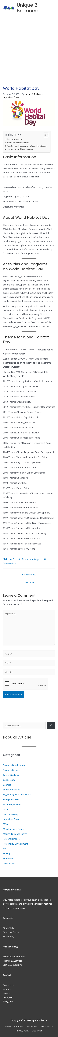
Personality (8, 936)
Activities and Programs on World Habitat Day (27, 146)
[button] (43, 8)
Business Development (14, 764)
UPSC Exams (9, 863)
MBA (5, 823)
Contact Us (8, 985)
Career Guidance (11, 774)
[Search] (51, 725)
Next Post (29, 582)
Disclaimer (37, 1030)
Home (8, 1026)
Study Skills (8, 858)
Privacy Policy (22, 1030)
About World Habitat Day (18, 142)
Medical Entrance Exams (15, 833)
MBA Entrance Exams (13, 828)
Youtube (7, 989)
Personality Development (15, 843)
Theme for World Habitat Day (20, 149)
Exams (6, 809)
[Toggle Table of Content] (44, 134)
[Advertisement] (29, 46)
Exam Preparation (12, 804)
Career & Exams (11, 932)
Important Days (11, 97)
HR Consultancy (10, 814)
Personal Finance (11, 838)
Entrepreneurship (11, 799)
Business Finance (11, 769)
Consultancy (9, 779)
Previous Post (29, 574)
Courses (7, 784)
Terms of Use (46, 1026)
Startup (7, 853)
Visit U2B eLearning (12, 964)
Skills (5, 848)
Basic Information (14, 139)
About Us (18, 1026)
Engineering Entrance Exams (17, 794)
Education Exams (11, 789)
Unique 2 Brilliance (27, 8)
